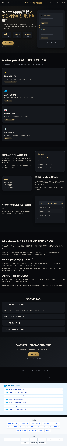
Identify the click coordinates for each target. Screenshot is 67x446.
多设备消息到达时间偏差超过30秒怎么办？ (15, 316)
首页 (3, 2)
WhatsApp (22, 426)
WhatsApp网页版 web (12, 423)
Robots (49, 370)
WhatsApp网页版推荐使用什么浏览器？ (14, 329)
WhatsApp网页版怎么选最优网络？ (13, 323)
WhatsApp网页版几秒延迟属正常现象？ (14, 305)
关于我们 (8, 2)
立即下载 (33, 354)
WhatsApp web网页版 (23, 423)
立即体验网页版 (8, 43)
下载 (51, 2)
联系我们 (57, 2)
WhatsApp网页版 (46, 423)
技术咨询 (19, 43)
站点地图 (43, 370)
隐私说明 (63, 2)
